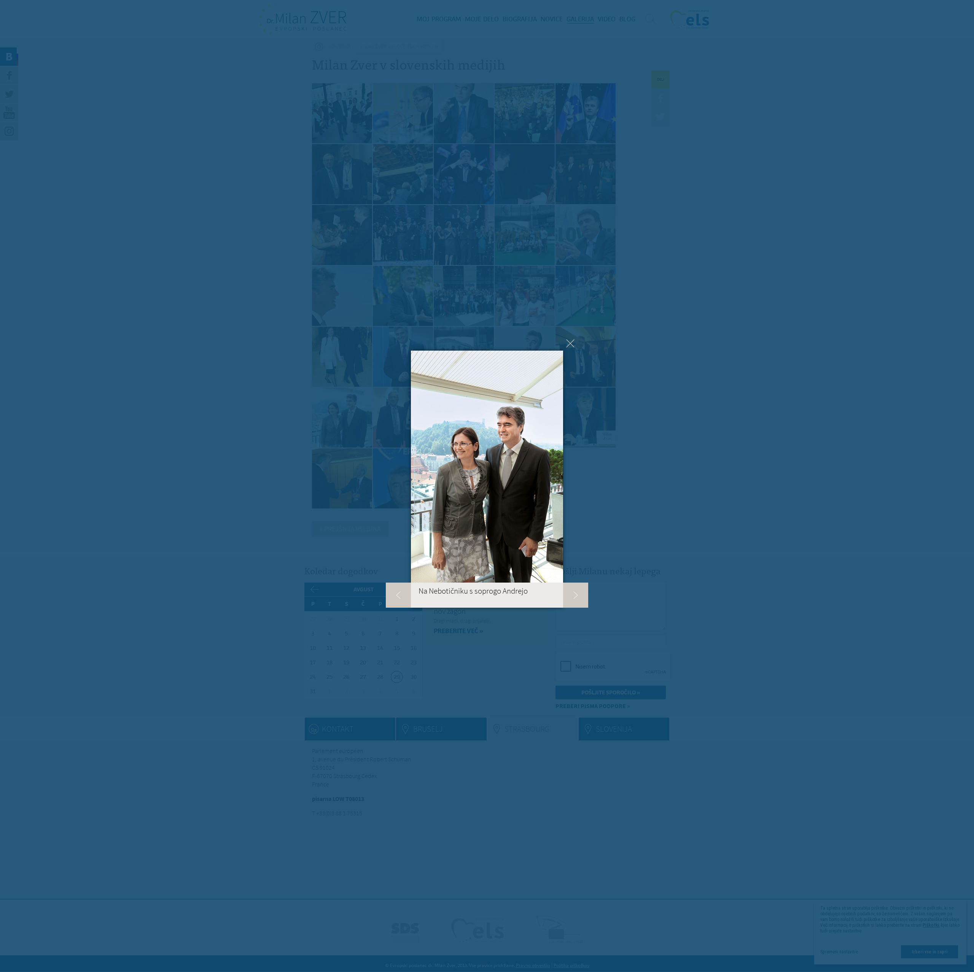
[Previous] (398, 595)
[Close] (570, 343)
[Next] (575, 595)
